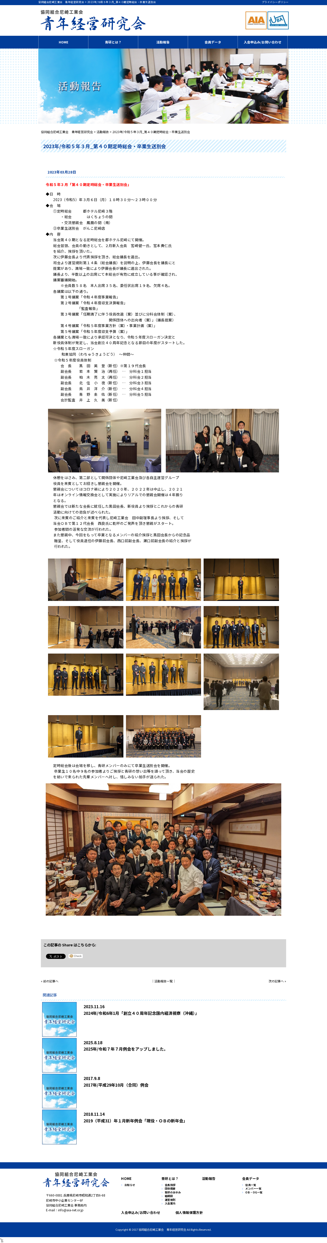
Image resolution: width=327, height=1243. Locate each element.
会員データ (213, 42)
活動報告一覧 (163, 981)
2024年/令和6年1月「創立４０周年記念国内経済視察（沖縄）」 (141, 1013)
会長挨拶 (170, 1185)
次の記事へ (276, 981)
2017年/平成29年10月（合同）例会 (116, 1085)
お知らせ (129, 1185)
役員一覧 (250, 1185)
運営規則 (170, 1200)
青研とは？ (113, 42)
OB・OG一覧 (254, 1192)
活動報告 (163, 42)
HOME (63, 42)
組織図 (169, 1196)
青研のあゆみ (173, 1192)
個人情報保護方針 (189, 1212)
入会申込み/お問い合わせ (263, 42)
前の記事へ (51, 981)
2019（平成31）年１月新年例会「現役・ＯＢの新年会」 (135, 1121)
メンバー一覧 (253, 1188)
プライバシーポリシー (275, 2)
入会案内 (170, 1203)
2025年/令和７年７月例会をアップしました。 (126, 1049)
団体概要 (170, 1188)
